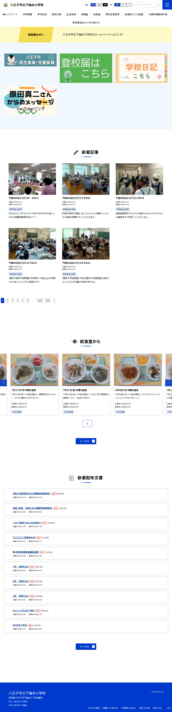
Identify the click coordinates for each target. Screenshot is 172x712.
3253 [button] (48, 300)
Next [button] (168, 383)
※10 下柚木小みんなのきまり (27, 522)
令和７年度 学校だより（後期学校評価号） (33, 508)
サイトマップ (157, 691)
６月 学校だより (21, 581)
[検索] (157, 5)
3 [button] (12, 300)
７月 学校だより (21, 566)
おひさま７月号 (20, 625)
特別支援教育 (112, 14)
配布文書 (56, 14)
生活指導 (71, 14)
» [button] (54, 300)
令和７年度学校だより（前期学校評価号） (32, 493)
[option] (34, 385)
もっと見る (84, 441)
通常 (93, 5)
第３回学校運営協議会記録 (26, 552)
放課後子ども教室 (134, 14)
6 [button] (27, 300)
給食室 (96, 14)
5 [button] (22, 300)
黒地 (105, 5)
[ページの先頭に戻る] (168, 708)
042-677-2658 (20, 701)
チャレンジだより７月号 (24, 610)
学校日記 (42, 14)
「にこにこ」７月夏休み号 (24, 537)
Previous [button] (3, 383)
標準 (117, 5)
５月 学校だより (21, 595)
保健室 (84, 14)
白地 (99, 5)
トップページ (11, 14)
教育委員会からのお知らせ (86, 22)
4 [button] (17, 300)
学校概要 (27, 14)
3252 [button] (40, 300)
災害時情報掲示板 (157, 14)
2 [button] (7, 300)
